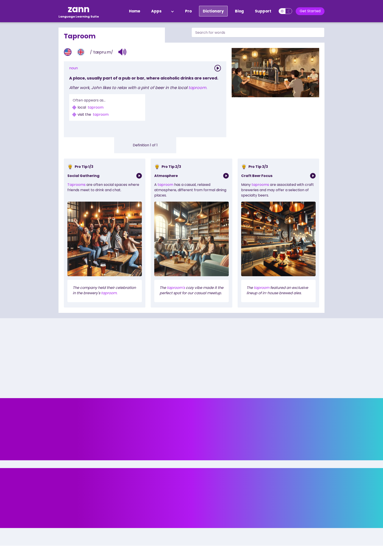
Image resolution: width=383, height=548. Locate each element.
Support (263, 11)
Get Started (310, 11)
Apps (156, 11)
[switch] (285, 11)
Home (134, 11)
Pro (188, 11)
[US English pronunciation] (68, 52)
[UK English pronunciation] (81, 52)
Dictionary (213, 11)
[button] (122, 52)
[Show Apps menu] (172, 11)
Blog (239, 11)
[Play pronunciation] (217, 68)
